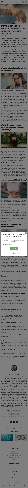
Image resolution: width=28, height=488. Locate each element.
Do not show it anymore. (15, 253)
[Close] (26, 233)
